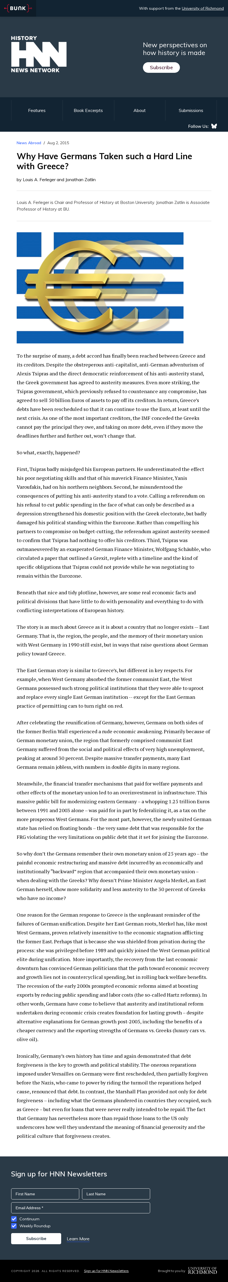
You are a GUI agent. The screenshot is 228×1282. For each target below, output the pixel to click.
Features (37, 110)
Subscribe (161, 67)
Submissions (191, 110)
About (139, 110)
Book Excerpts (88, 110)
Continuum (29, 1218)
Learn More (78, 1238)
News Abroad (29, 142)
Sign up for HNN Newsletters (106, 1271)
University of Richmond (203, 8)
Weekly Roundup (35, 1225)
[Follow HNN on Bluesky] (214, 126)
